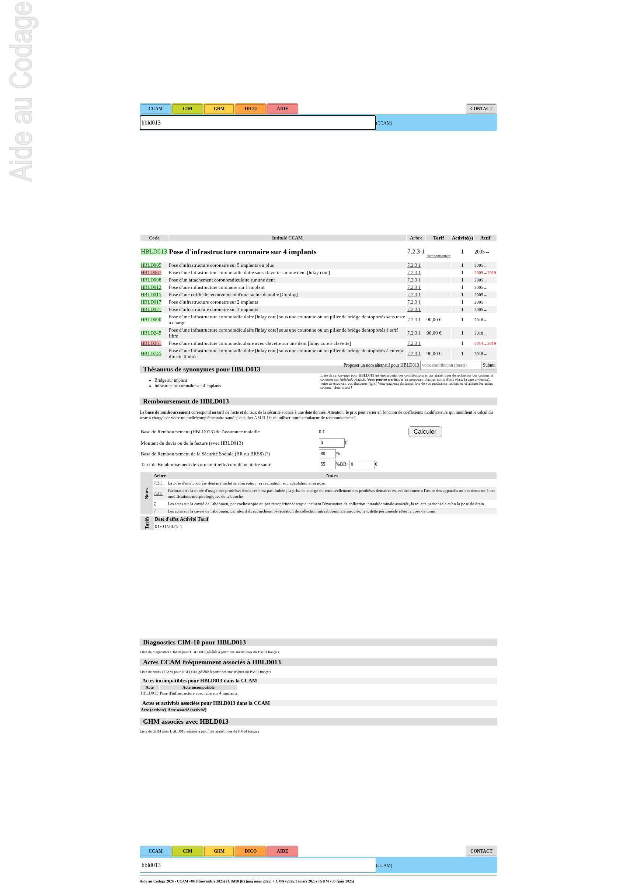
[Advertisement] (318, 51)
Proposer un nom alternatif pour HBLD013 (381, 365)
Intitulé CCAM (287, 238)
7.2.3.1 (416, 251)
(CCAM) (384, 123)
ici (371, 383)
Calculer (425, 431)
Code (154, 238)
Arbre (416, 238)
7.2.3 (158, 483)
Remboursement (438, 256)
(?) (267, 454)
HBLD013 (150, 693)
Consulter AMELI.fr (254, 417)
